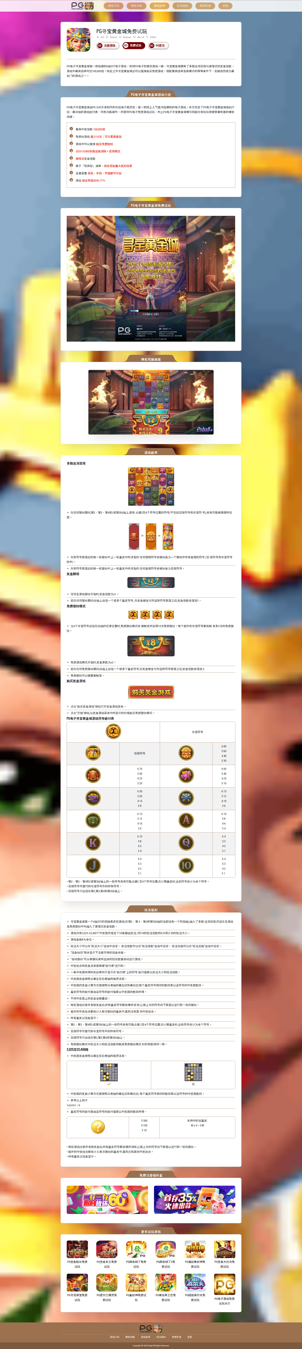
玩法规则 (182, 5)
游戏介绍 (113, 5)
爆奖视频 (136, 5)
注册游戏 (109, 45)
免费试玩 (135, 45)
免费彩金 (205, 5)
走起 (225, 5)
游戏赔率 (159, 5)
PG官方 (160, 45)
